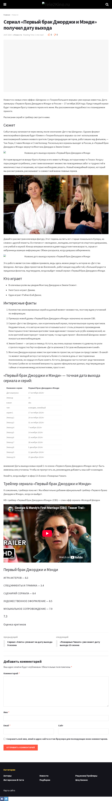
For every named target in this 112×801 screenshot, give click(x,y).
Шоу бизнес (81, 780)
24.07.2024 (7, 35)
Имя (6, 712)
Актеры (8, 775)
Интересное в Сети (14, 780)
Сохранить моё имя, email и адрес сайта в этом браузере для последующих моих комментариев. (57, 739)
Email (7, 725)
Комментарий (12, 673)
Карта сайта (9, 790)
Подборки (45, 780)
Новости (15, 15)
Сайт (60, 725)
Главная (7, 15)
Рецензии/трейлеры (86, 775)
